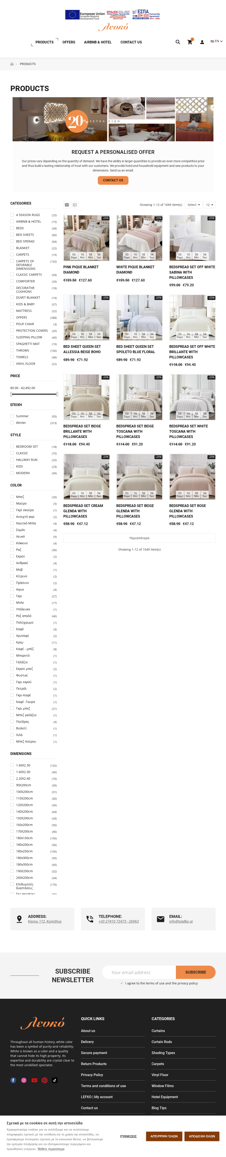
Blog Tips (159, 1108)
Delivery (87, 1042)
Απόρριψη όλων (164, 1136)
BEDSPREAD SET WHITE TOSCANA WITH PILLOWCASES (188, 431)
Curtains (158, 1031)
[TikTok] (55, 1080)
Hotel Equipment (165, 1097)
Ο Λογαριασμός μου (200, 42)
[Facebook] (13, 1080)
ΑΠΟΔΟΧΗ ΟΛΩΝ (202, 1136)
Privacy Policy (92, 1075)
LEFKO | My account (97, 1097)
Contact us (89, 1108)
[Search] (178, 42)
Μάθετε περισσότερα (51, 1149)
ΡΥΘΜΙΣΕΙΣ (128, 1136)
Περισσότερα (139, 538)
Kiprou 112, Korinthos (45, 921)
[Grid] (66, 204)
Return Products (94, 1064)
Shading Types (163, 1053)
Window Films (163, 1086)
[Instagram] (24, 1080)
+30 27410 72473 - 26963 (119, 921)
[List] (74, 204)
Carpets (158, 1064)
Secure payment (94, 1053)
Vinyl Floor (160, 1075)
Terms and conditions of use (103, 1086)
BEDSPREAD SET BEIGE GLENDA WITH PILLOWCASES (135, 511)
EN (217, 41)
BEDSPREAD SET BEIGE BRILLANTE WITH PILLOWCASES (82, 431)
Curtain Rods (162, 1042)
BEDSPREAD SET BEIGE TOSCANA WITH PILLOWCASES (135, 431)
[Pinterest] (44, 1080)
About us (88, 1031)
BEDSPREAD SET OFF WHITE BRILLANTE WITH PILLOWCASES (192, 352)
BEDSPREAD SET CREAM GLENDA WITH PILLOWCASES (83, 511)
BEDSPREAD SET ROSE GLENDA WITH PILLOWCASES (187, 511)
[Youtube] (34, 1080)
